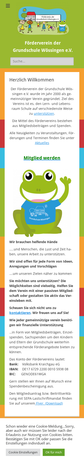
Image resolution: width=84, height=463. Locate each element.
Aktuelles (42, 143)
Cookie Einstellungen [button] (23, 452)
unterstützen (44, 113)
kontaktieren (20, 312)
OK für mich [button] (54, 452)
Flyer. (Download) (49, 403)
